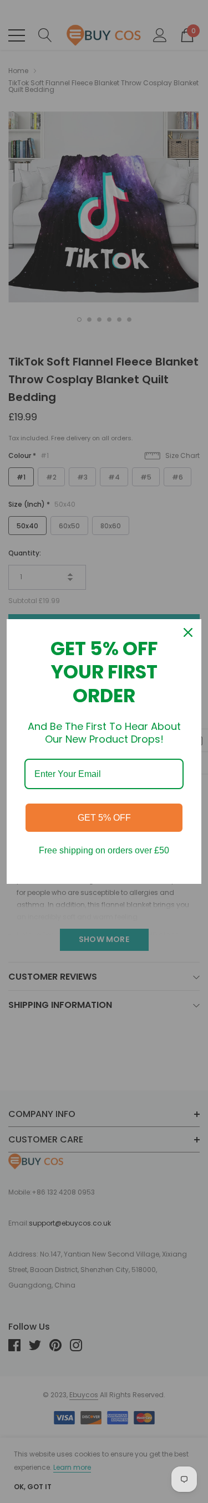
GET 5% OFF (104, 817)
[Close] (188, 632)
